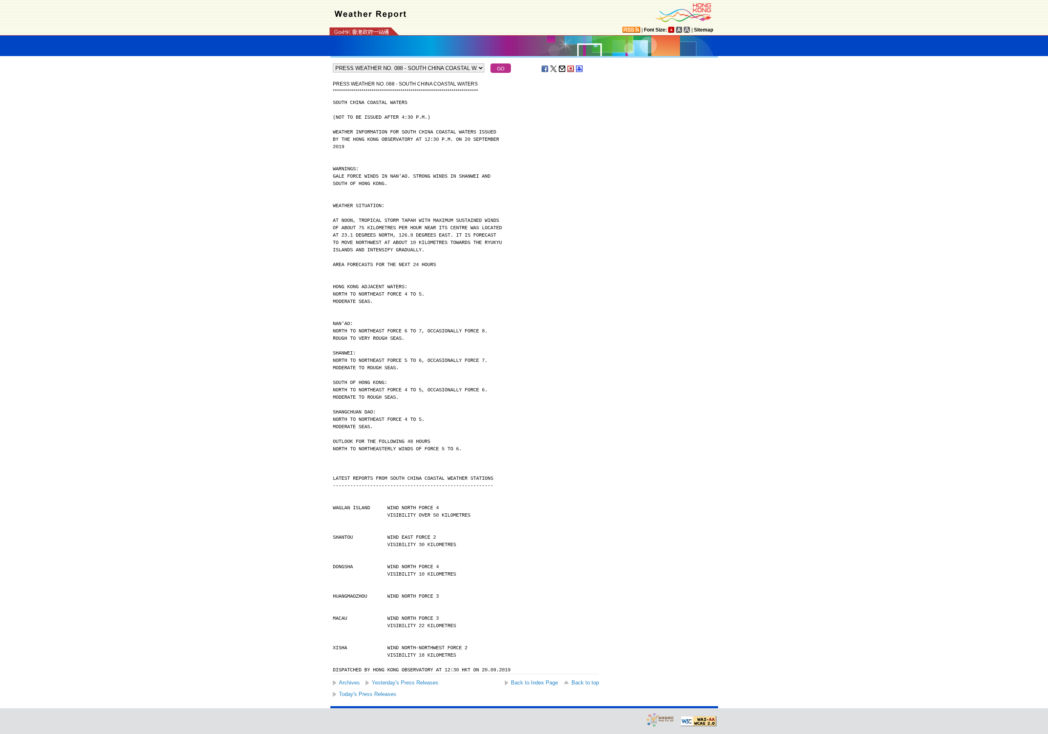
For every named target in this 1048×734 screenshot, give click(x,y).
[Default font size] (671, 30)
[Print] (579, 68)
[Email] (562, 68)
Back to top (585, 683)
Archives (349, 683)
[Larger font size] (679, 30)
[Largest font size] (687, 30)
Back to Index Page (534, 683)
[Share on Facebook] (545, 68)
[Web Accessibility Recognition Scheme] (660, 719)
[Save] (571, 68)
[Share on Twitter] (554, 68)
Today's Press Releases (367, 694)
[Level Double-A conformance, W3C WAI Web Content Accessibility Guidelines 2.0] (698, 721)
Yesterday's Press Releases (405, 683)
